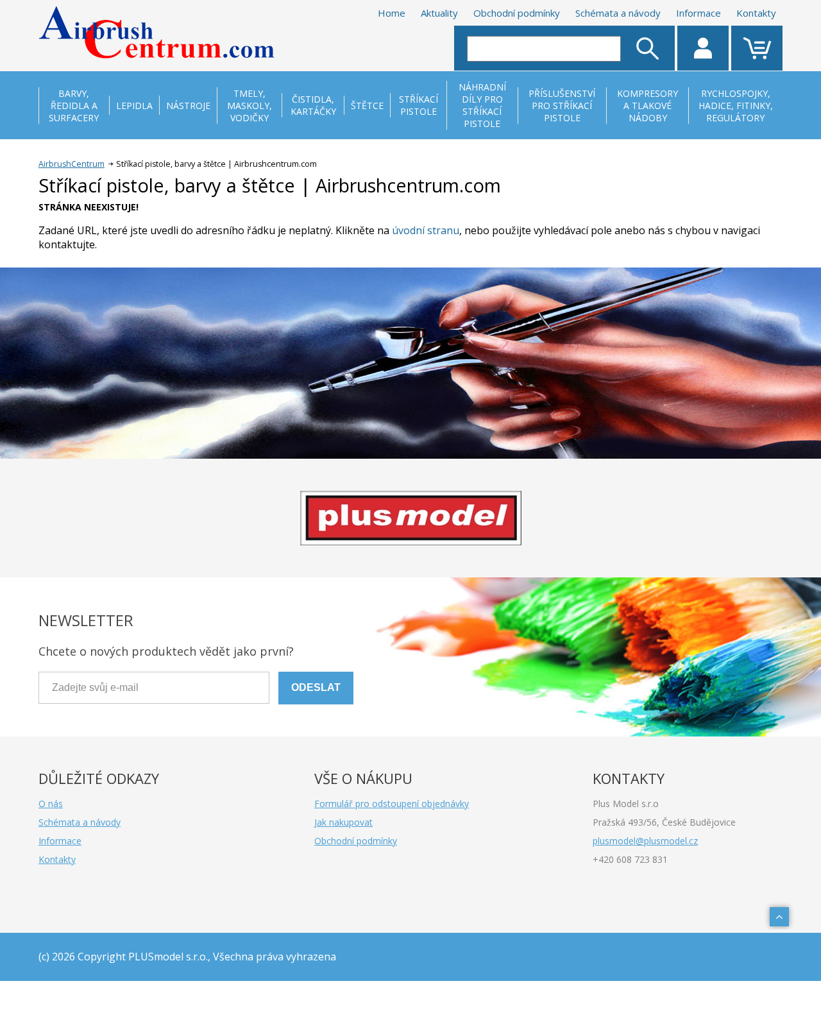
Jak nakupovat (343, 822)
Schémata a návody (618, 12)
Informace (698, 12)
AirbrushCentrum (71, 163)
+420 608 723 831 (630, 859)
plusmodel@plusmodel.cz (645, 841)
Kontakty (756, 12)
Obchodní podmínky (516, 12)
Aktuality (439, 12)
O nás (50, 803)
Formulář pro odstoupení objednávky (391, 803)
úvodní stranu (425, 230)
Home (391, 12)
